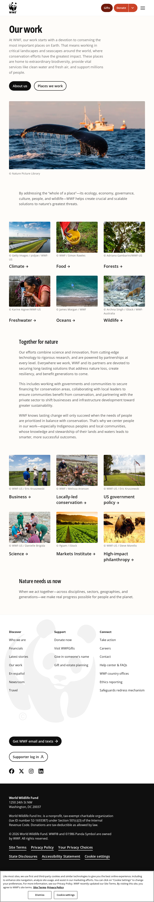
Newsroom (17, 682)
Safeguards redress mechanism (122, 690)
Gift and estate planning (71, 665)
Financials (16, 648)
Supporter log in (26, 757)
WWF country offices (114, 673)
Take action (108, 640)
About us (20, 86)
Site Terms (17, 847)
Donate (121, 8)
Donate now (63, 640)
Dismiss (39, 895)
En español (17, 673)
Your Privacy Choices (75, 847)
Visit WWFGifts (64, 648)
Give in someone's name (71, 657)
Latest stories (18, 657)
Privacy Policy (42, 847)
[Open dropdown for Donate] (133, 8)
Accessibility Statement (61, 856)
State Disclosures (23, 856)
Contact (105, 657)
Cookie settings (97, 856)
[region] (77, 886)
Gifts (107, 8)
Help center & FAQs (113, 665)
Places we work (50, 86)
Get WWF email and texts (33, 741)
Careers (105, 648)
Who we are (17, 640)
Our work (15, 665)
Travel (13, 690)
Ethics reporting (111, 682)
